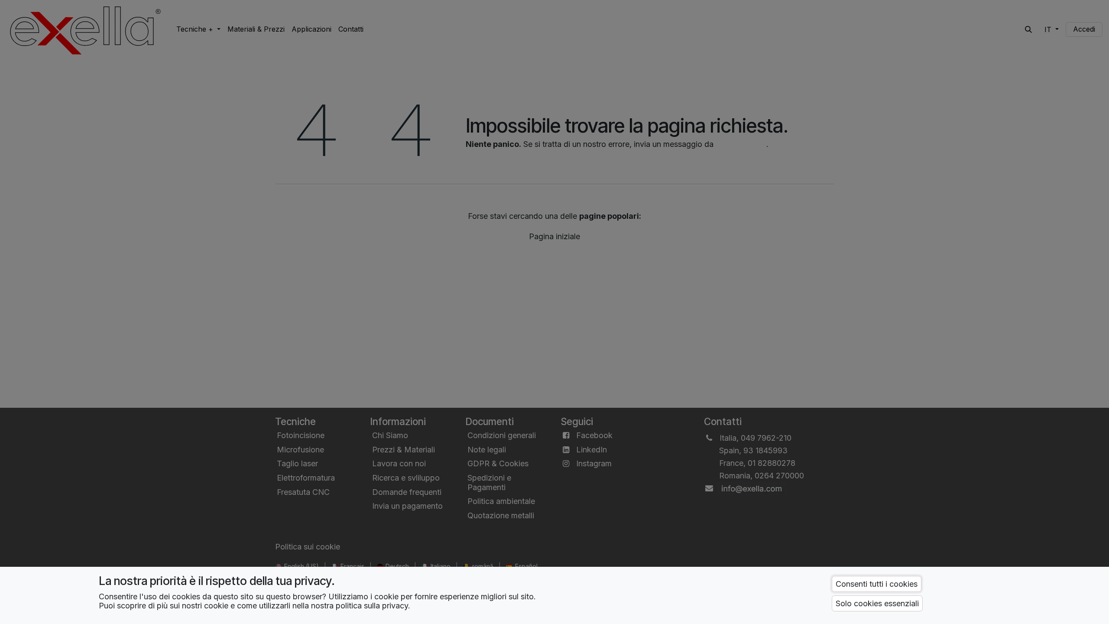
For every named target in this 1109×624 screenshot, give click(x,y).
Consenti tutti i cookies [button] (877, 583)
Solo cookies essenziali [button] (877, 603)
